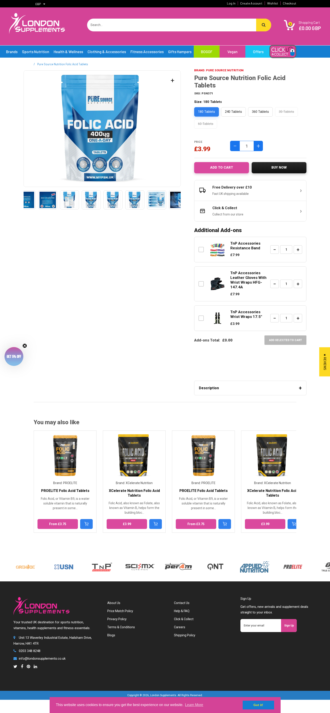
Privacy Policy (117, 619)
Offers (258, 51)
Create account (251, 3)
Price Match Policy (120, 611)
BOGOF (206, 51)
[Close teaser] (24, 345)
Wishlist (272, 3)
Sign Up (289, 625)
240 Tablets (233, 112)
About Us (113, 603)
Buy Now (279, 167)
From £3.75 (126, 524)
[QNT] (202, 560)
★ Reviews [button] (325, 362)
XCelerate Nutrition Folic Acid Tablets (65, 493)
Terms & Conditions (121, 627)
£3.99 (58, 524)
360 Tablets (260, 112)
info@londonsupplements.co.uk (42, 658)
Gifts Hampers (179, 51)
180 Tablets (206, 112)
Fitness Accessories (147, 51)
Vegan (232, 51)
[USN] (51, 564)
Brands (12, 51)
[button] (13, 356)
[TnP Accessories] (89, 564)
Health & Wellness (68, 51)
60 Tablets (205, 124)
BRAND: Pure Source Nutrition (219, 70)
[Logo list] (127, 566)
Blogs (111, 635)
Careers (179, 627)
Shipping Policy (184, 635)
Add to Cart (221, 167)
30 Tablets (286, 112)
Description (209, 388)
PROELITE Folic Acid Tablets (134, 491)
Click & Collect (184, 619)
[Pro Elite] (280, 564)
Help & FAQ (181, 611)
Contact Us (181, 603)
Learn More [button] (194, 705)
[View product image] (25, 199)
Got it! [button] (258, 705)
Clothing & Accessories (107, 51)
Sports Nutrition (35, 51)
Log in (231, 3)
